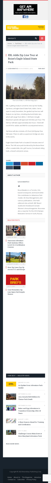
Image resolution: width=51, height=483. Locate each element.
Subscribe (21, 479)
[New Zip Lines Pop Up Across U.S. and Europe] (16, 258)
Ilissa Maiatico (13, 68)
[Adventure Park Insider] (25, 27)
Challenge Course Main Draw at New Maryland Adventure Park (30, 435)
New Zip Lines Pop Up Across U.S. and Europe (16, 268)
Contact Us (12, 479)
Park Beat (41, 68)
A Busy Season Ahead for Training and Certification (31, 423)
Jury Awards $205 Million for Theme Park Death (29, 398)
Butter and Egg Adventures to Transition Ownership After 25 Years (29, 410)
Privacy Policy (31, 479)
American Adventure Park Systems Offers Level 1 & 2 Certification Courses (16, 244)
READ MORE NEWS (12, 444)
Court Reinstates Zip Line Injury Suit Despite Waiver (16, 292)
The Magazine (27, 477)
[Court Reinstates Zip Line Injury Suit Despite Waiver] (16, 281)
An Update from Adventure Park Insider (30, 386)
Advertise (37, 477)
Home (9, 477)
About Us (17, 477)
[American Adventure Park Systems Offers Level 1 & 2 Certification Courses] (16, 231)
